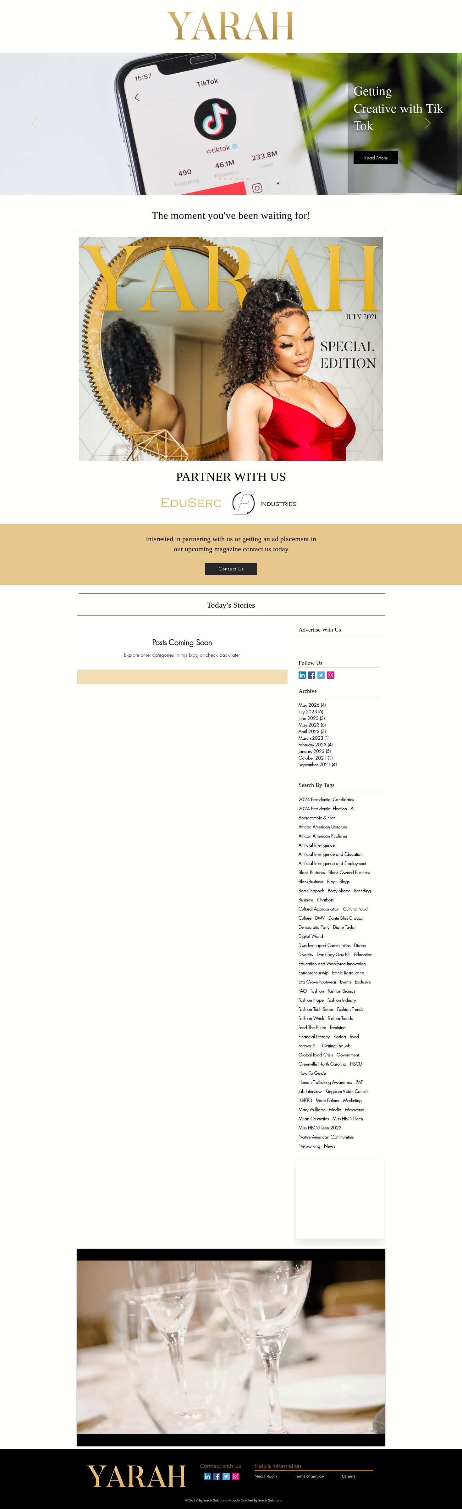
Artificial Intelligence (317, 845)
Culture (305, 918)
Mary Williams (312, 1109)
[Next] (428, 124)
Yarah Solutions (215, 1500)
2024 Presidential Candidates (326, 799)
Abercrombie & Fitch (317, 817)
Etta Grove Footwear (317, 981)
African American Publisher (323, 835)
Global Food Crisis (316, 1054)
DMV (320, 918)
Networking (309, 1146)
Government (348, 1054)
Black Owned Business (349, 872)
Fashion (317, 991)
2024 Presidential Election (323, 808)
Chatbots (325, 899)
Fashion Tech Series (316, 1009)
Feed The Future (312, 1027)
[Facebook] (311, 675)
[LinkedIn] (302, 675)
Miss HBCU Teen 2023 (320, 1127)
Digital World (311, 936)
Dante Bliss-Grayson (346, 918)
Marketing (352, 1100)
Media (335, 1109)
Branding (362, 890)
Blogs (344, 881)
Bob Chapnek (311, 890)
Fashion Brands (341, 991)
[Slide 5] (237, 179)
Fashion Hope (311, 1000)
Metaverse (354, 1109)
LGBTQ (305, 1100)
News (329, 1146)
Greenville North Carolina (322, 1063)
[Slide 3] (225, 179)
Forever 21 (308, 1045)
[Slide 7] (248, 179)
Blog (331, 881)
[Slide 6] (242, 179)
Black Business (312, 872)
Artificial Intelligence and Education (331, 854)
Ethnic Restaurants (348, 972)
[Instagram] (330, 675)
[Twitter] (321, 675)
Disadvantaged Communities (324, 945)
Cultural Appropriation (319, 908)
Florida (339, 1036)
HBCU (356, 1063)
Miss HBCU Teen (348, 1118)
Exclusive (363, 981)
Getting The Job (336, 1045)
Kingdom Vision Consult (347, 1091)
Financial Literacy (314, 1036)
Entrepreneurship (313, 972)
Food (354, 1036)
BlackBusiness (311, 881)
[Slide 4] (231, 179)
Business (306, 899)
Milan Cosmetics (314, 1118)
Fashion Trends (350, 1009)
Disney (360, 945)
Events (345, 981)
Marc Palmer (327, 1100)
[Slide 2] (220, 179)
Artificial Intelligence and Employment (332, 863)
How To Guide (312, 1073)
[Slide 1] (214, 179)
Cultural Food (355, 908)
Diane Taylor (344, 927)
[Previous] (34, 124)
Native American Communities (326, 1136)
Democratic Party (314, 927)
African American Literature (323, 826)
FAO (303, 991)
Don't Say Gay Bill (333, 954)
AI (353, 808)
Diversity (306, 954)
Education (363, 954)
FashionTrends (340, 1018)
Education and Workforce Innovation (332, 963)
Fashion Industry (341, 1000)
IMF (359, 1082)
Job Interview (310, 1091)
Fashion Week (311, 1018)
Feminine (337, 1027)
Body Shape (339, 890)
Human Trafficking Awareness (325, 1082)
